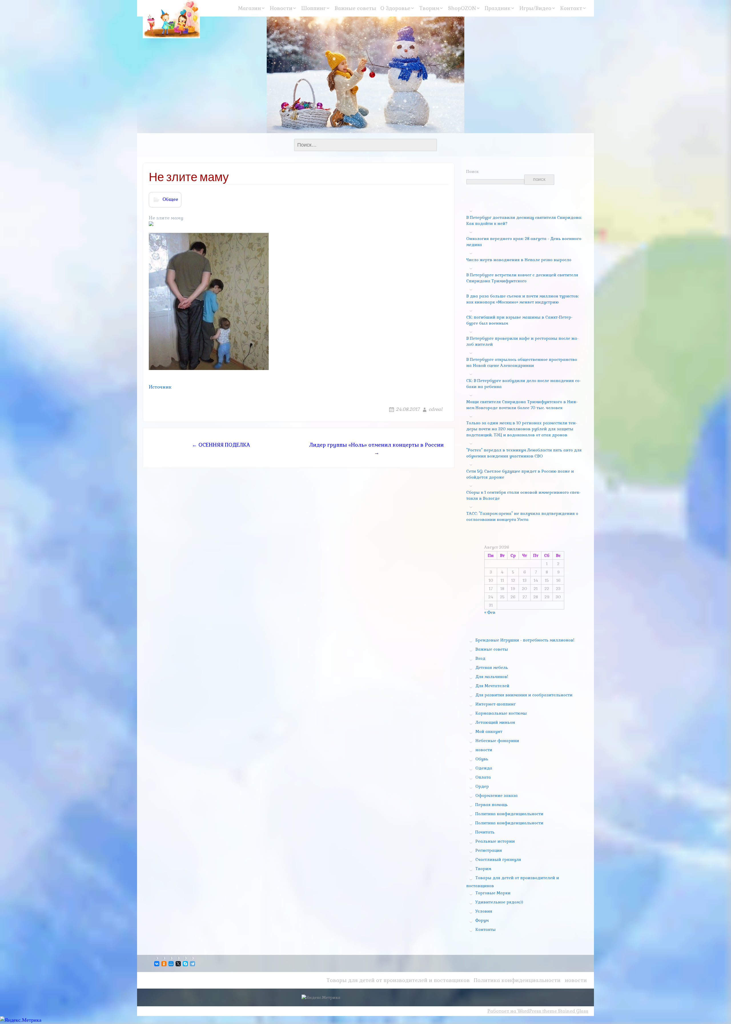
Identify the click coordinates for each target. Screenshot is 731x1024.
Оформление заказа (496, 795)
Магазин (249, 8)
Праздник (498, 8)
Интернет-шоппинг (495, 704)
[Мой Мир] (171, 963)
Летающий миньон (495, 722)
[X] (179, 963)
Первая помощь (491, 804)
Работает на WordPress (514, 1011)
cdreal (435, 409)
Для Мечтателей (492, 685)
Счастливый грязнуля (498, 859)
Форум (482, 920)
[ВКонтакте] (157, 963)
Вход (480, 658)
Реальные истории (495, 841)
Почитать (485, 832)
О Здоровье (395, 8)
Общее (170, 199)
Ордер (482, 786)
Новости (281, 8)
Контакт (571, 8)
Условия (483, 911)
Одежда (483, 768)
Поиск (472, 171)
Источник (160, 387)
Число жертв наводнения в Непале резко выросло (518, 259)
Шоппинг (313, 8)
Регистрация (488, 850)
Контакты (485, 929)
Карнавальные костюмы (501, 713)
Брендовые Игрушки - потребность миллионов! (524, 640)
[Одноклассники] (164, 963)
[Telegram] (193, 963)
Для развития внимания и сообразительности (524, 694)
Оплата (483, 777)
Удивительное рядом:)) (499, 902)
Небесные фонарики (497, 740)
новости (483, 749)
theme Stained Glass (564, 1011)
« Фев (489, 612)
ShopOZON (462, 8)
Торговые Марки (493, 892)
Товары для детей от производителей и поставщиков (398, 980)
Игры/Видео (535, 8)
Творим (429, 8)
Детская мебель (491, 667)
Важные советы (355, 8)
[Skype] (186, 963)
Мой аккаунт (488, 731)
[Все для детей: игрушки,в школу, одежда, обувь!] (171, 19)
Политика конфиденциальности (509, 813)
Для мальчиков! (491, 676)
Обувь (481, 758)
